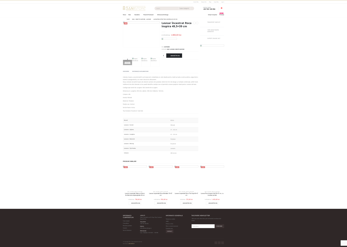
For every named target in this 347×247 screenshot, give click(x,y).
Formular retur (169, 228)
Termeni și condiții (170, 219)
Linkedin (222, 242)
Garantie (125, 228)
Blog (210, 2)
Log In (222, 2)
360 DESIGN (131, 243)
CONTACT (169, 231)
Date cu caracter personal (172, 226)
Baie (129, 14)
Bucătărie (137, 14)
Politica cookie (169, 223)
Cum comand (126, 221)
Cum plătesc (126, 223)
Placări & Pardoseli (148, 14)
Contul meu (196, 2)
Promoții (221, 14)
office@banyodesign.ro (146, 228)
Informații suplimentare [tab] (140, 71)
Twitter (219, 242)
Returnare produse (127, 225)
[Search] (192, 8)
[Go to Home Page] (123, 19)
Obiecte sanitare (179, 49)
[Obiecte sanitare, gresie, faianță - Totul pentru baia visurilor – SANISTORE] (134, 8)
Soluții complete (212, 14)
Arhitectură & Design (162, 14)
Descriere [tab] (126, 71)
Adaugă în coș (175, 55)
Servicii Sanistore (127, 230)
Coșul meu (216, 2)
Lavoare (172, 49)
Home (124, 14)
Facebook (216, 242)
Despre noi (203, 2)
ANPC (167, 221)
